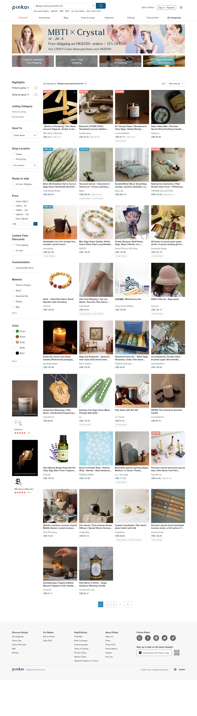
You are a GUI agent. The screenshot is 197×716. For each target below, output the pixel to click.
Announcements (81, 645)
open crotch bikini (93, 11)
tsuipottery (120, 532)
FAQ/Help (78, 637)
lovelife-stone (85, 133)
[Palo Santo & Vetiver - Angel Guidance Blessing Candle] (96, 564)
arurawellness (157, 416)
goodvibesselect (50, 363)
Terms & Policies (81, 649)
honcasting (48, 248)
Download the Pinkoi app (155, 652)
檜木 (67, 11)
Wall (13, 649)
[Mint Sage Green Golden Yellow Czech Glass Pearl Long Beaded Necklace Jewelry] (96, 222)
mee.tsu (154, 305)
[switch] (25, 87)
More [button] (14, 312)
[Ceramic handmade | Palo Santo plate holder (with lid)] (132, 506)
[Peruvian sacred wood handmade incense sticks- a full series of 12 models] (168, 506)
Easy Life (119, 190)
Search (101, 6)
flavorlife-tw (156, 474)
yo (80, 416)
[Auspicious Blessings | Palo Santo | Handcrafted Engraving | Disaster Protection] (60, 391)
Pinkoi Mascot (111, 649)
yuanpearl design (159, 248)
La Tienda (119, 416)
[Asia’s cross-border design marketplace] (20, 7)
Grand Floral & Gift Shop (126, 248)
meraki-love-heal (86, 589)
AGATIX (82, 248)
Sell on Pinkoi (148, 7)
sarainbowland (157, 363)
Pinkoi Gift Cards (19, 645)
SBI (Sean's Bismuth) (52, 133)
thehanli (46, 305)
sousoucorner (157, 532)
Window (15, 653)
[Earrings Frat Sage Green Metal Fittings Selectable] (96, 391)
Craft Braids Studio (51, 190)
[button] (35, 224)
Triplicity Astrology (123, 363)
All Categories (18, 637)
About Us (109, 637)
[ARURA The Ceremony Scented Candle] (168, 391)
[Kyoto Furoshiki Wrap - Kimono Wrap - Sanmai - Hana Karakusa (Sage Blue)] (96, 448)
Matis (81, 190)
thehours (155, 133)
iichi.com (109, 657)
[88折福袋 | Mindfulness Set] (132, 280)
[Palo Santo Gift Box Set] (132, 391)
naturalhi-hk (48, 416)
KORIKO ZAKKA (86, 474)
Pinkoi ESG (110, 645)
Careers (108, 653)
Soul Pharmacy (50, 532)
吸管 (61, 11)
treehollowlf (84, 305)
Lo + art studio (121, 474)
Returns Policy (80, 657)
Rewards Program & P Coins (86, 661)
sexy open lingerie (41, 11)
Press (107, 641)
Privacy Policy (80, 653)
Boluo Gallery (85, 363)
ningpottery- (84, 532)
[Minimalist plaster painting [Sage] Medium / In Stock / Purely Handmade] (132, 448)
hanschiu (47, 589)
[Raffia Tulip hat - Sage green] (168, 280)
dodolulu (54, 11)
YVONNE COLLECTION (162, 190)
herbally (46, 474)
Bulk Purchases (81, 641)
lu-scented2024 (122, 133)
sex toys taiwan (77, 11)
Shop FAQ (47, 641)
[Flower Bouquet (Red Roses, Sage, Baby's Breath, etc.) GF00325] (132, 222)
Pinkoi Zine (16, 641)
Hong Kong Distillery (124, 305)
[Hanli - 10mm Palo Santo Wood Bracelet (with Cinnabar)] (60, 280)
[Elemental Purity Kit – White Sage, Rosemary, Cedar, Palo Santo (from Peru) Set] (132, 337)
